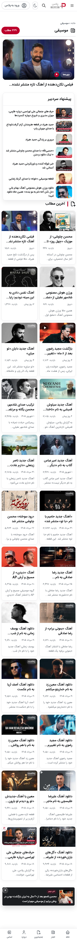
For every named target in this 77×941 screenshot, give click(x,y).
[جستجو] (43, 6)
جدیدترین (38, 937)
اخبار (53, 937)
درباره (24, 937)
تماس (9, 937)
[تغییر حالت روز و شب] (35, 6)
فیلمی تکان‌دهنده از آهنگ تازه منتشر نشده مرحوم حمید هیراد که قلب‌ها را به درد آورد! (42, 87)
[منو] (72, 6)
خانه (73, 23)
